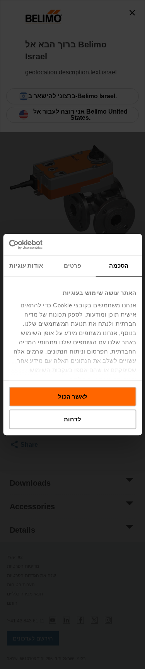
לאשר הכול (72, 396)
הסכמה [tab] (118, 265)
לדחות (72, 419)
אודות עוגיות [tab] (26, 265)
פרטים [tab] (73, 265)
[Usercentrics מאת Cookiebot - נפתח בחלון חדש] (42, 245)
